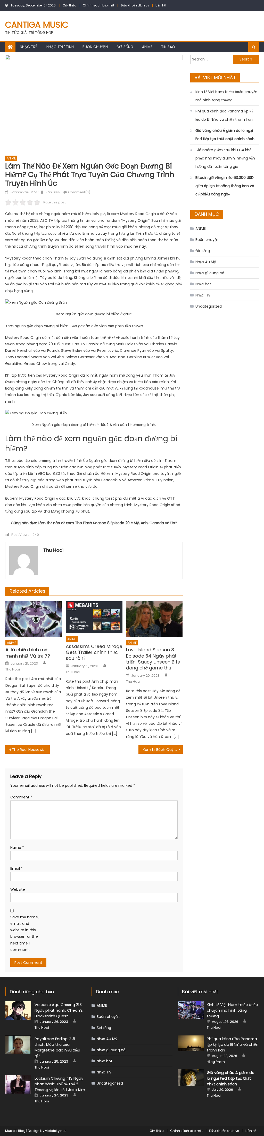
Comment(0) (79, 192)
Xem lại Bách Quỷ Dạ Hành (163, 749)
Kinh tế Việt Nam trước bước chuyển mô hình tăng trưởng (226, 96)
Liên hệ (160, 5)
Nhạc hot (203, 284)
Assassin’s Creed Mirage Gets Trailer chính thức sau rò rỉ (94, 652)
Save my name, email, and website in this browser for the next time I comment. (24, 933)
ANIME (147, 46)
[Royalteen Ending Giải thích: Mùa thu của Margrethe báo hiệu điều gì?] (18, 1044)
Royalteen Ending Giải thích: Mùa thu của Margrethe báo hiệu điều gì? (57, 1047)
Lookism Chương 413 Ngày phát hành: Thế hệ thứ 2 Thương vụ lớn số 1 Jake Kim (60, 1084)
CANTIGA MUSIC (36, 25)
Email (16, 868)
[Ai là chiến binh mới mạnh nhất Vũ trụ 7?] (33, 619)
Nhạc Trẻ (29, 46)
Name (17, 847)
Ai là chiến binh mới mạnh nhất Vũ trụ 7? (27, 653)
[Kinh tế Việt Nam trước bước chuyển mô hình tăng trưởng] (191, 1010)
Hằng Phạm (216, 1061)
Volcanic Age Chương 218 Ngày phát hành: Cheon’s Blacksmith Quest (59, 1010)
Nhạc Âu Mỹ (205, 261)
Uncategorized (208, 306)
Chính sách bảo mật (98, 5)
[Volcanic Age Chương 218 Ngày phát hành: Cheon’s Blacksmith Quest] (18, 1010)
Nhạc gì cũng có (209, 273)
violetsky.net (55, 1130)
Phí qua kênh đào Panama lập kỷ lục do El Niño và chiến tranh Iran (224, 115)
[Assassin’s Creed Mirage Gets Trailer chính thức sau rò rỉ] (94, 617)
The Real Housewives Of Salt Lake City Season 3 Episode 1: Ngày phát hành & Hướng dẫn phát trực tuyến (31, 749)
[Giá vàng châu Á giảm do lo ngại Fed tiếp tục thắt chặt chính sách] (191, 1077)
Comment (21, 797)
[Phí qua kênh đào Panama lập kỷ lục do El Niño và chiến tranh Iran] (191, 1043)
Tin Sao (168, 46)
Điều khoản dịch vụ (135, 5)
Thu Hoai (53, 192)
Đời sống (125, 46)
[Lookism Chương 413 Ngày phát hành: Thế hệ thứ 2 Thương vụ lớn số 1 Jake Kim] (18, 1084)
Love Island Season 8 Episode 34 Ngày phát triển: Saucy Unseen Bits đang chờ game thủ (153, 659)
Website (17, 889)
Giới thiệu (69, 5)
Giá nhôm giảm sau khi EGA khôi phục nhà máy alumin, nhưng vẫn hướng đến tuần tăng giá (225, 158)
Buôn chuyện (95, 46)
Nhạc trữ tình (60, 46)
